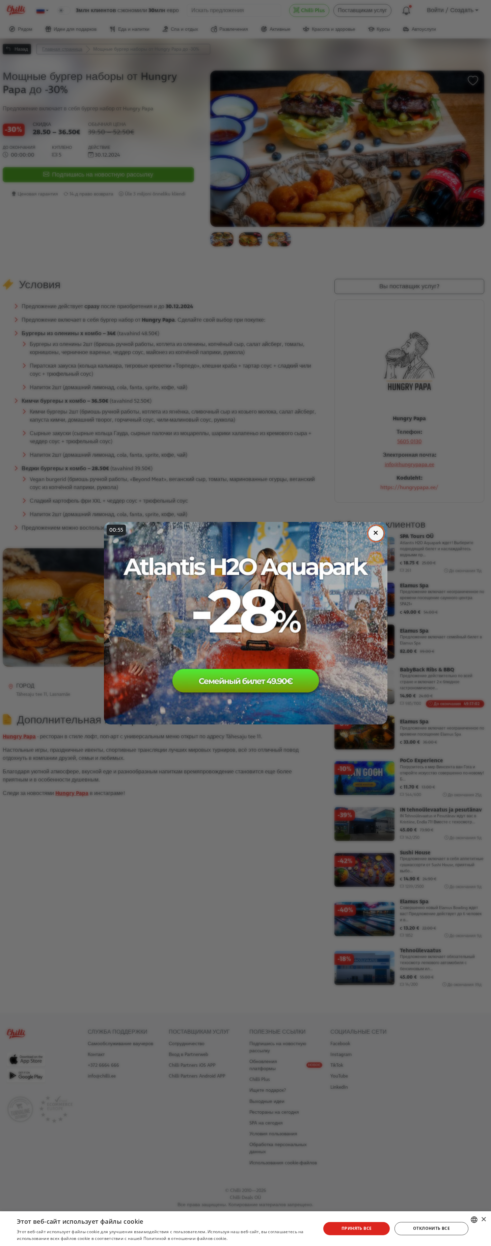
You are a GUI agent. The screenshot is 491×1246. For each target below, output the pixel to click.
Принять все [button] (357, 1228)
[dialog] (245, 1228)
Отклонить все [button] (431, 1228)
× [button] (483, 1219)
